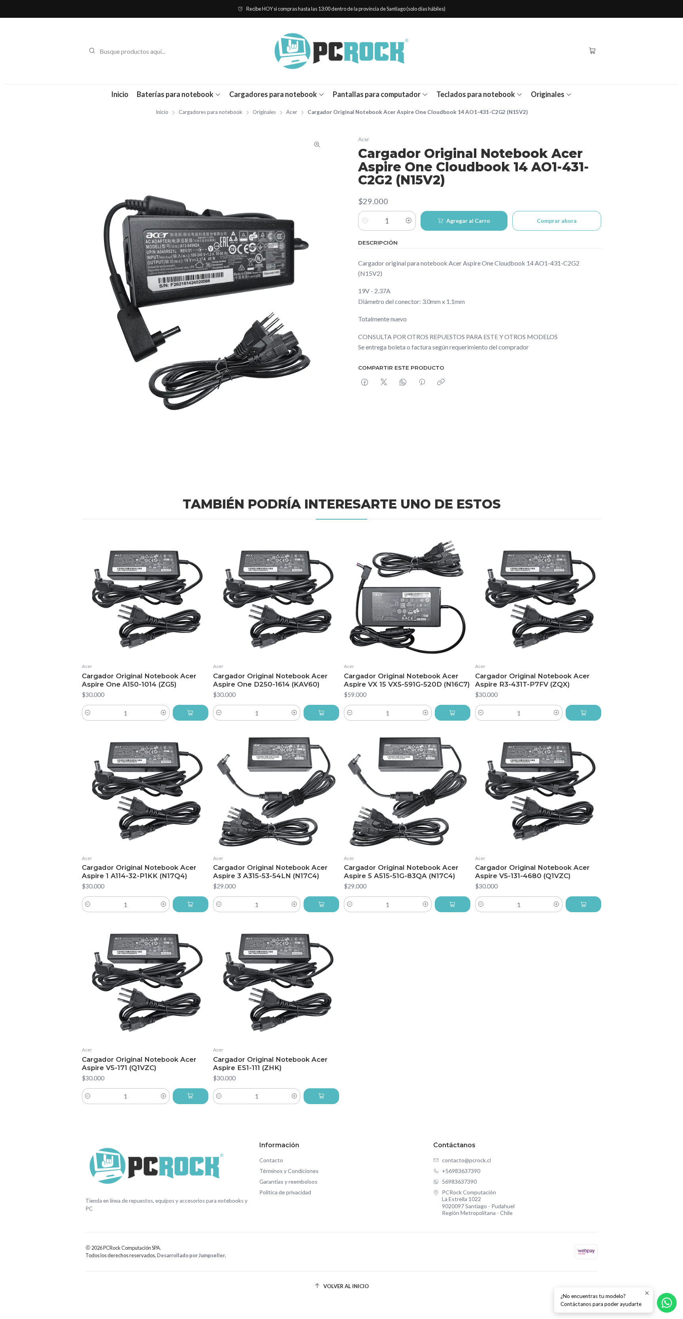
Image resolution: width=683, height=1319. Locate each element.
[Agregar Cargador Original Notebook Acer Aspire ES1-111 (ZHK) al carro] (321, 1096)
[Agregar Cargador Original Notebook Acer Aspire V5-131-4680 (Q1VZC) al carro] (583, 904)
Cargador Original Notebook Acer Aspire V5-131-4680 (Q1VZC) (532, 872)
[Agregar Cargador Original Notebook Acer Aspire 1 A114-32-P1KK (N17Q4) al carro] (190, 904)
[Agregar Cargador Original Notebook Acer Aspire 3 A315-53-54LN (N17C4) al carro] (321, 904)
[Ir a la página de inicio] (341, 51)
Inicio (119, 94)
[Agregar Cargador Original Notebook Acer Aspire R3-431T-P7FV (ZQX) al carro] (583, 713)
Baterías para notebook (175, 94)
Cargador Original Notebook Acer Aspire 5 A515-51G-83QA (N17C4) (401, 872)
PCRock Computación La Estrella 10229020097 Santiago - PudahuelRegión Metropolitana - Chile (478, 1203)
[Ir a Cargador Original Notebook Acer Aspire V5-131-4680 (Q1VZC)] (538, 788)
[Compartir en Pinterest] (421, 383)
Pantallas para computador (377, 94)
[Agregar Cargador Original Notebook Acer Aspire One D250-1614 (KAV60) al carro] (321, 713)
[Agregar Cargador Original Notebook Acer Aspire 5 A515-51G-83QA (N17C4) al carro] (452, 904)
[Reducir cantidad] (365, 220)
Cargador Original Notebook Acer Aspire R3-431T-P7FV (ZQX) (532, 680)
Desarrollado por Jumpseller (191, 1255)
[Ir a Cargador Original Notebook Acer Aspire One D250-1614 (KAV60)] (276, 597)
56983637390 (459, 1181)
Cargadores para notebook (273, 94)
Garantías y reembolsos (288, 1181)
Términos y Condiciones (289, 1170)
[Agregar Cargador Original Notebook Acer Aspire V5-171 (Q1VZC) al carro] (190, 1096)
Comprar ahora (557, 220)
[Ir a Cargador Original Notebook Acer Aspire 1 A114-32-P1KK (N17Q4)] (145, 788)
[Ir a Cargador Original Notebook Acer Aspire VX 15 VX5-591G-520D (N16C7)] (407, 597)
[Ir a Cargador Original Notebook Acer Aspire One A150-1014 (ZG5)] (145, 597)
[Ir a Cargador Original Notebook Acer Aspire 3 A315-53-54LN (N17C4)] (276, 788)
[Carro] (592, 51)
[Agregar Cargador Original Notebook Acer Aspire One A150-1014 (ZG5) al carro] (190, 713)
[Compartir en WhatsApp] (402, 383)
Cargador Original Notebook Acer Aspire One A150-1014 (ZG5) (139, 680)
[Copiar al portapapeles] (440, 383)
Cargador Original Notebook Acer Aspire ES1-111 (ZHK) (270, 1063)
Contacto (271, 1160)
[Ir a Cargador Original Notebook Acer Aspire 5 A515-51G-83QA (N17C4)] (407, 788)
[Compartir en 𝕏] (384, 383)
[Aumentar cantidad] (408, 220)
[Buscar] (92, 51)
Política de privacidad (285, 1192)
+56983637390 (461, 1170)
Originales (547, 94)
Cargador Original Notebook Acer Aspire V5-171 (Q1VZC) (139, 1063)
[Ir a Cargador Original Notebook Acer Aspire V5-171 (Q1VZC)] (145, 980)
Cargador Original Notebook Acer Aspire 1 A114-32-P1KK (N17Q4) (139, 872)
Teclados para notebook (475, 94)
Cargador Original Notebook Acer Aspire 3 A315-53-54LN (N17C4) (270, 872)
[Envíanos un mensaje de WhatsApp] (667, 1303)
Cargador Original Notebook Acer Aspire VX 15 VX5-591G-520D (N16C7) (407, 680)
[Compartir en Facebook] (364, 383)
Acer (291, 112)
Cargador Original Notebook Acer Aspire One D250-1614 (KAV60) (270, 680)
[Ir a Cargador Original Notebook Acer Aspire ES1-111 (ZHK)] (276, 980)
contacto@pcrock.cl (466, 1160)
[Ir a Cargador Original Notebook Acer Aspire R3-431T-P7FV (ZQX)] (538, 597)
